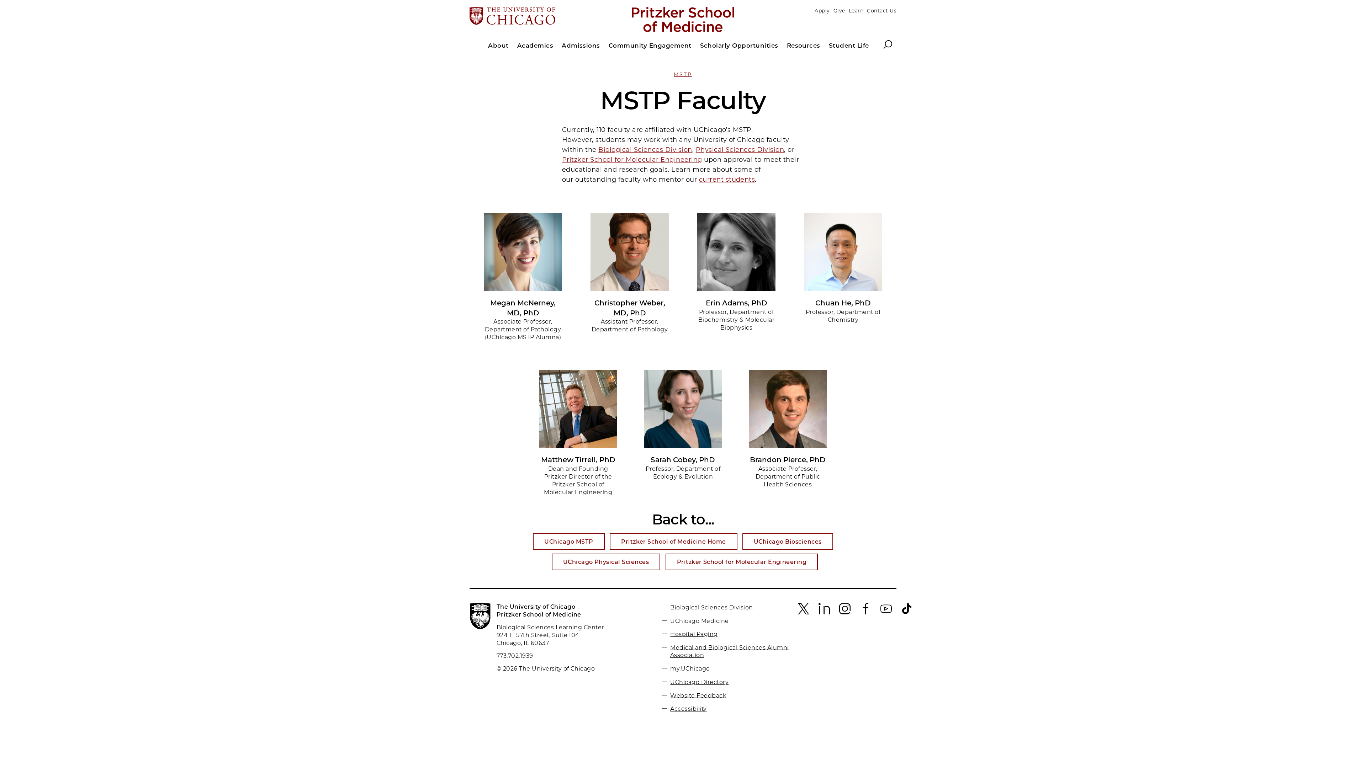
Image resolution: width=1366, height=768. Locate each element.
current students (727, 179)
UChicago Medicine (699, 620)
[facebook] (865, 612)
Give (839, 10)
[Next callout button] (889, 277)
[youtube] (886, 612)
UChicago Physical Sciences (606, 562)
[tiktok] (906, 612)
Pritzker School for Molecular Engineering (632, 160)
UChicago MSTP (568, 541)
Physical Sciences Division (740, 150)
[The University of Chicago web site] (539, 16)
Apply (822, 10)
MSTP (683, 74)
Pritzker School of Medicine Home (673, 541)
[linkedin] (824, 612)
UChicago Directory (699, 682)
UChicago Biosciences (788, 541)
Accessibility (688, 708)
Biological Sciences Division (645, 150)
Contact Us (881, 10)
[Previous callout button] (476, 277)
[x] (803, 612)
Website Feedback (698, 695)
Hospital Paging (694, 634)
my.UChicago (690, 668)
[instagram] (845, 612)
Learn (856, 10)
